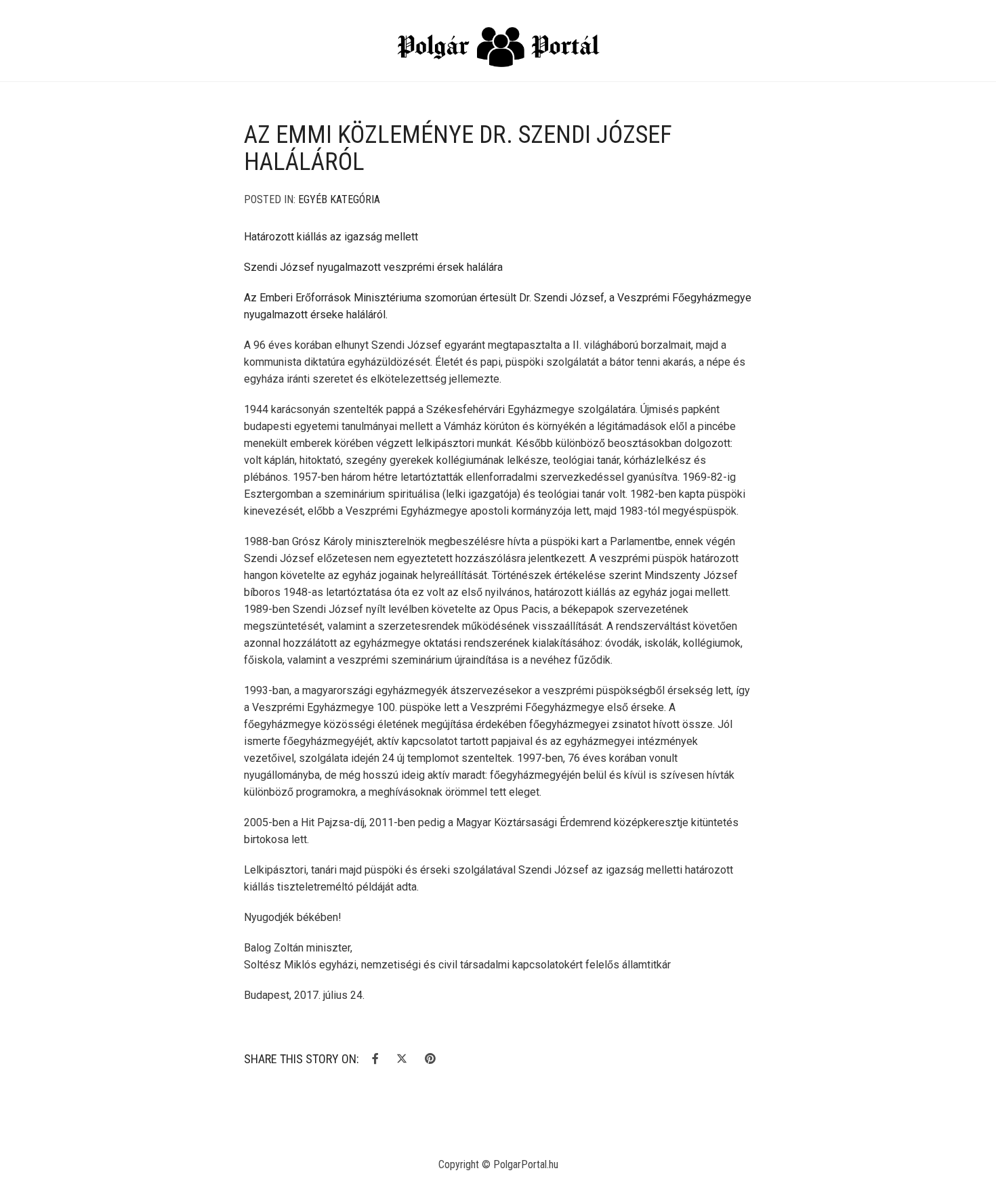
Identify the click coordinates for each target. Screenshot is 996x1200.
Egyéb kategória (339, 199)
